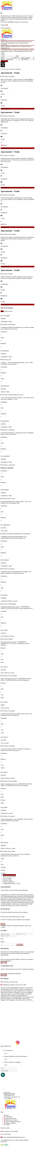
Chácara (18, 41)
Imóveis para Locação (21, 16)
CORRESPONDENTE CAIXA (11, 883)
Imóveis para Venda (9, 16)
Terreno (26, 43)
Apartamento (4, 43)
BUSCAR (4, 61)
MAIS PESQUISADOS (9, 875)
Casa (11, 41)
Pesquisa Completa (27, 17)
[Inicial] (7, 10)
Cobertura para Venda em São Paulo (23, 901)
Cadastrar (20, 945)
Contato (29, 16)
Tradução (3, 25)
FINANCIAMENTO (8, 882)
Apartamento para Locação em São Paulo (18, 896)
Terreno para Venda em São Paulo (24, 897)
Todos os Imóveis (5, 41)
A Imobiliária (4, 49)
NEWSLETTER (7, 880)
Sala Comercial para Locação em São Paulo (20, 904)
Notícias (11, 19)
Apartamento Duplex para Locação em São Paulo (14, 905)
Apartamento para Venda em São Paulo (11, 894)
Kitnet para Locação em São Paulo (10, 899)
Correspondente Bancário (20, 19)
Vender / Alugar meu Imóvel (14, 17)
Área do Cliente (7, 878)
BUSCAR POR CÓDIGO (3, 64)
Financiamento (5, 19)
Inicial (2, 16)
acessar (3, 924)
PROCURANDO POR (9, 876)
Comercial (21, 43)
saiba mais (3, 962)
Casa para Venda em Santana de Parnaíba (12, 902)
